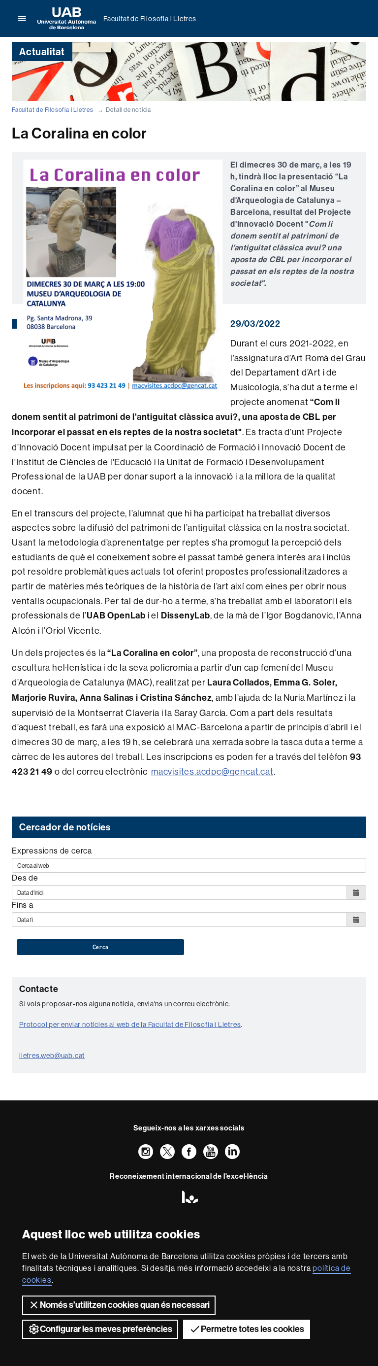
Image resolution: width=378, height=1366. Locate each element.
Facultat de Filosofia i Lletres (149, 18)
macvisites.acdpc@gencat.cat (212, 771)
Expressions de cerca (52, 850)
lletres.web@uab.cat (52, 1055)
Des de (25, 878)
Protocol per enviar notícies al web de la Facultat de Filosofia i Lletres (130, 1024)
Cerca (101, 947)
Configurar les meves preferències (106, 1329)
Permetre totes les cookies (252, 1329)
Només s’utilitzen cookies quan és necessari (125, 1304)
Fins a (22, 905)
